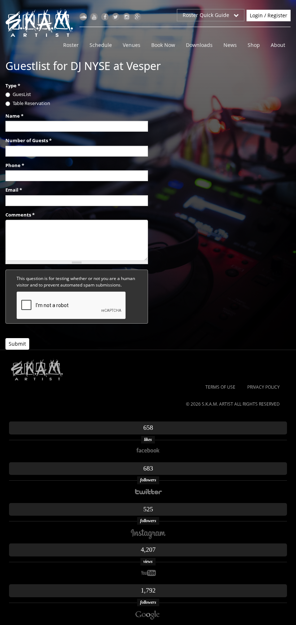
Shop (254, 44)
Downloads (199, 44)
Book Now (163, 44)
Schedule (101, 44)
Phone (14, 165)
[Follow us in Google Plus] (137, 17)
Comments (20, 214)
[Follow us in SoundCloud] (83, 17)
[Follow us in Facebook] (105, 17)
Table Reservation (31, 103)
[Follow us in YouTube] (94, 17)
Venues (131, 44)
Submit (17, 343)
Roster (71, 44)
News (230, 44)
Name (14, 116)
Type (12, 85)
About (278, 44)
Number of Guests (28, 140)
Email (13, 190)
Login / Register (268, 15)
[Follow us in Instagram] (126, 17)
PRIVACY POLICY (263, 387)
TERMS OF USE (220, 387)
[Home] (42, 23)
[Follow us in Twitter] (115, 17)
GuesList (22, 94)
